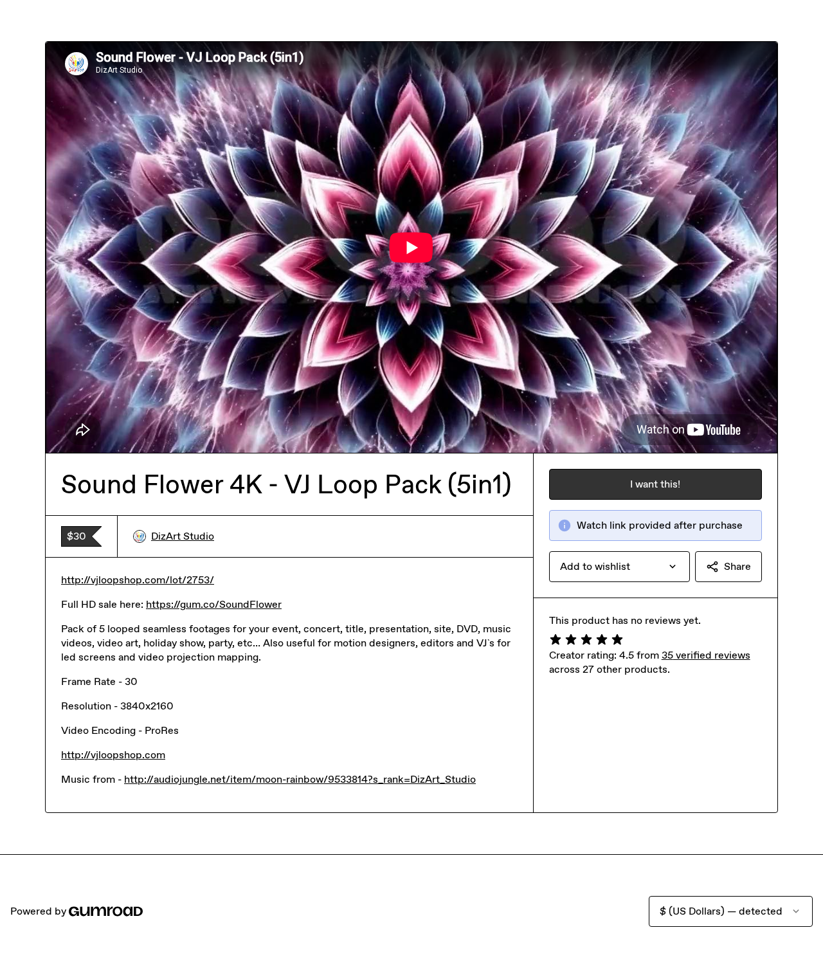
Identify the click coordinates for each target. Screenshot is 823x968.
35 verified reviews (706, 655)
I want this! (655, 484)
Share (737, 566)
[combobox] (619, 566)
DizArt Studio (182, 536)
